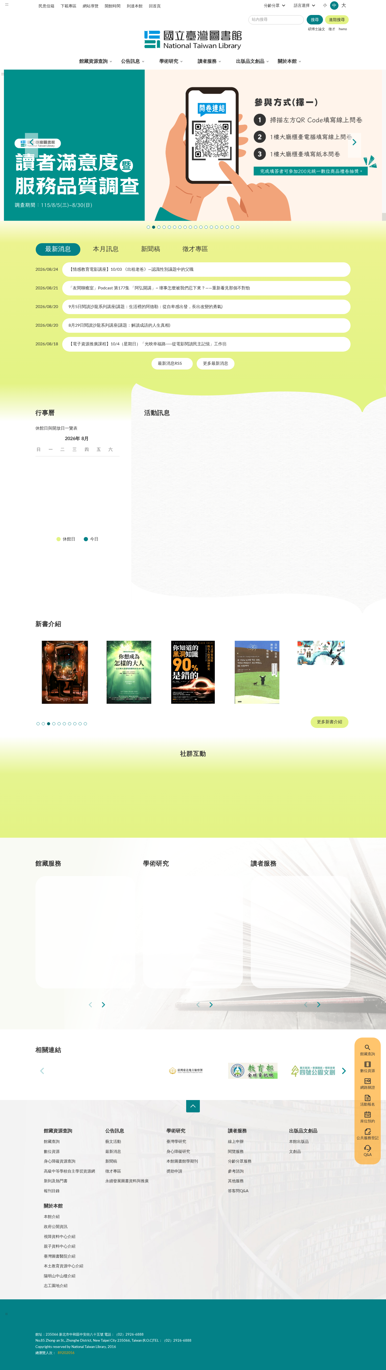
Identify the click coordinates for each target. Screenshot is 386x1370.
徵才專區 (195, 249)
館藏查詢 (367, 1054)
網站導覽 (90, 6)
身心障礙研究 (178, 1152)
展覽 (241, 431)
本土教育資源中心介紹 (63, 1266)
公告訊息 (130, 61)
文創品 (295, 1152)
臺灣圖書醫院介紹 (59, 1256)
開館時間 (113, 6)
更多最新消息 (215, 363)
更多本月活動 (245, 570)
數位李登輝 (227, 227)
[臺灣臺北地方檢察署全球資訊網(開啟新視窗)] (193, 1070)
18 (64, 500)
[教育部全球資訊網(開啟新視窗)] (253, 1070)
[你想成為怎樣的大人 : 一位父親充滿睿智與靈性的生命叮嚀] (129, 672)
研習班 (215, 431)
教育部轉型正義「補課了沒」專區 (211, 227)
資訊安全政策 (113, 1313)
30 (40, 525)
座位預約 (367, 1121)
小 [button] (325, 5)
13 (88, 488)
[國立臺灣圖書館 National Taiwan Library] (193, 40)
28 (100, 513)
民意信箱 (46, 6)
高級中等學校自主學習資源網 (69, 1171)
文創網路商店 (237, 227)
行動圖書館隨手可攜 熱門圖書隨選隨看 (232, 227)
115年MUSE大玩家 (179, 227)
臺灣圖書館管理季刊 (185, 930)
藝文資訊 (234, 444)
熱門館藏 (67, 892)
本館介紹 (52, 1217)
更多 (122, 1005)
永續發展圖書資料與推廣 (127, 1181)
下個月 (114, 439)
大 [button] (343, 5)
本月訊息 (106, 249)
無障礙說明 (140, 1313)
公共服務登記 (368, 1138)
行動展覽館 (176, 967)
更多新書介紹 (329, 722)
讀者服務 (207, 61)
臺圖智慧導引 (216, 227)
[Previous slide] (31, 145)
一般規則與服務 (288, 892)
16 (40, 500)
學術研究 (168, 61)
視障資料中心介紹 (59, 1237)
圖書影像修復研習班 (148, 227)
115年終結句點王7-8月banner (195, 227)
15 (112, 488)
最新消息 (58, 249)
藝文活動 (113, 1142)
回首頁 (155, 6)
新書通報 (67, 967)
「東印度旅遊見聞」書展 (174, 227)
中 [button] (334, 5)
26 (76, 513)
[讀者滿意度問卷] (193, 145)
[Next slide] (354, 145)
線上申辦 (236, 1142)
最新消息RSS (170, 363)
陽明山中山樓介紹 (59, 1276)
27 (88, 513)
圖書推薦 (282, 967)
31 (52, 525)
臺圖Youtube (258, 802)
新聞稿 (150, 249)
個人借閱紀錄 (286, 911)
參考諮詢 (236, 1171)
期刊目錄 (67, 911)
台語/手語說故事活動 (206, 227)
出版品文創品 (250, 61)
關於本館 (287, 61)
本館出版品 (299, 1142)
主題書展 (270, 431)
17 (52, 500)
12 (76, 488)
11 (64, 488)
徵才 (331, 29)
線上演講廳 (199, 444)
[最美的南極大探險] (321, 672)
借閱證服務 (284, 949)
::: (6, 4)
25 (64, 513)
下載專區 (68, 6)
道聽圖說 (323, 802)
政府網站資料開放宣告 (196, 1313)
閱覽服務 (236, 1152)
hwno (343, 29)
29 (112, 513)
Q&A (368, 1155)
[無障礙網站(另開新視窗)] (55, 1334)
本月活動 (159, 431)
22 (112, 500)
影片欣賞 (303, 431)
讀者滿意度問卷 (153, 227)
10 (52, 488)
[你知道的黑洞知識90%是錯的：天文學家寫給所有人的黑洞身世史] (193, 672)
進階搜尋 (337, 20)
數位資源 (367, 1071)
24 (52, 513)
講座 (188, 431)
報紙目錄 (67, 930)
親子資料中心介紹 (59, 1246)
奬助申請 (174, 1171)
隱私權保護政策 (51, 1313)
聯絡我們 (163, 1313)
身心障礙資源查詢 (59, 1161)
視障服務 (282, 930)
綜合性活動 (162, 444)
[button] (38, 723)
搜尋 (315, 20)
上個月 (40, 439)
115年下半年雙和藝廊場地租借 (185, 227)
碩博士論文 (316, 29)
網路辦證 (367, 1088)
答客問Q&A (238, 1191)
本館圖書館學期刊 (182, 1161)
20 (88, 500)
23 (40, 513)
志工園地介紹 (55, 1286)
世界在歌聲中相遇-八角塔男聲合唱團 (158, 227)
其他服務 (236, 1181)
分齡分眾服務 (240, 1161)
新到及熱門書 (55, 1181)
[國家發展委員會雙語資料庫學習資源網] (133, 1070)
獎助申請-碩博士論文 (186, 892)
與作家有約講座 (164, 227)
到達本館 (135, 6)
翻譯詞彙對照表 (83, 1313)
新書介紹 (67, 949)
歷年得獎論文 (178, 911)
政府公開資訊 (55, 1227)
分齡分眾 (272, 6)
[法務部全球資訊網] (73, 1070)
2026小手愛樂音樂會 (200, 227)
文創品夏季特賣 (169, 227)
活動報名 (367, 1104)
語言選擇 (302, 6)
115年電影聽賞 (221, 227)
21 (100, 500)
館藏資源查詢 (93, 61)
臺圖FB (63, 802)
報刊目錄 (52, 1191)
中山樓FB (193, 802)
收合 (193, 1106)
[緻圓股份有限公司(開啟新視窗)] (312, 1070)
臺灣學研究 (176, 949)
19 (76, 500)
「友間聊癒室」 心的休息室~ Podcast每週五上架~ (190, 227)
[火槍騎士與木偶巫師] (64, 672)
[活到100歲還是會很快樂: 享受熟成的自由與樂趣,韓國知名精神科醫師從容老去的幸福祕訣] (257, 672)
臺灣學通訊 (128, 802)
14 (100, 488)
